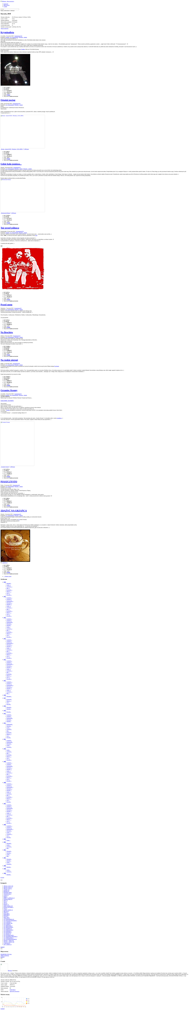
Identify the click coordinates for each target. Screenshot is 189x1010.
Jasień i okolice (8, 906)
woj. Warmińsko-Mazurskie (10, 936)
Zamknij (3, 947)
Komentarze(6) (16, 363)
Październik (9, 601)
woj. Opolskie (8, 928)
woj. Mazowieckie (8, 927)
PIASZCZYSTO (9, 481)
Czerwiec (9, 586)
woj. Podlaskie (7, 931)
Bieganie (6, 891)
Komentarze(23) (17, 514)
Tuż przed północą (10, 227)
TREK (8, 95)
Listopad (9, 599)
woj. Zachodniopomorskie (10, 939)
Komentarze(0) (17, 308)
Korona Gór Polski (8, 907)
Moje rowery (7, 5)
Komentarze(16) (18, 36)
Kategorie (6, 4)
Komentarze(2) (16, 336)
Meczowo (6, 911)
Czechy (6, 895)
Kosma (8, 410)
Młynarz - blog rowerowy (8, 1)
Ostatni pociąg (8, 100)
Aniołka (23, 49)
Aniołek (7, 37)
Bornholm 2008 (8, 892)
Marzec (8, 591)
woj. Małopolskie (8, 925)
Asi (19, 519)
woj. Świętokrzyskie (9, 935)
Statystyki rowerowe (14, 991)
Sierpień (8, 583)
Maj (8, 588)
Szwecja (6, 916)
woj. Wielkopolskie (8, 937)
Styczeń (9, 595)
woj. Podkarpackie (8, 929)
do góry (2, 877)
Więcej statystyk (4, 28)
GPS (5, 903)
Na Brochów (7, 332)
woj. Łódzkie (7, 924)
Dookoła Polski (8, 899)
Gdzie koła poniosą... (11, 164)
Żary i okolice (8, 944)
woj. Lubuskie (8, 923)
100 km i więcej (8, 886)
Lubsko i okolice (8, 910)
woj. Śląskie (7, 933)
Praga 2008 (7, 914)
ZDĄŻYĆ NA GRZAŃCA (14, 510)
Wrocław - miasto (23, 37)
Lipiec (8, 585)
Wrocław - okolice (27, 168)
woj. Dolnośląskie (14, 37)
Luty (8, 593)
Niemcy (6, 912)
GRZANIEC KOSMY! (7, 400)
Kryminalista (7, 32)
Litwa (5, 908)
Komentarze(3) (17, 167)
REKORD (6, 915)
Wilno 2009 (7, 918)
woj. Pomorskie (8, 932)
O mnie (5, 6)
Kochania (56, 366)
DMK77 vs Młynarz (9, 898)
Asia (36, 235)
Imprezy (6, 904)
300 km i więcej (8, 888)
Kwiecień (9, 590)
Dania (5, 896)
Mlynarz (10, 970)
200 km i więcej (8, 887)
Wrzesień (9, 602)
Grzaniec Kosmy (9, 390)
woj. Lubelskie (7, 922)
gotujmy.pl (4, 562)
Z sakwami (7, 943)
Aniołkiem (59, 418)
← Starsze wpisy (7, 576)
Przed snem (6, 304)
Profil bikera (13, 989)
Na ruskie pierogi (9, 360)
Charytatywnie (7, 894)
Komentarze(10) (16, 103)
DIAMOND (6, 954)
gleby (6, 900)
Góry (5, 902)
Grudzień (9, 597)
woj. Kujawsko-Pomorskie (10, 920)
